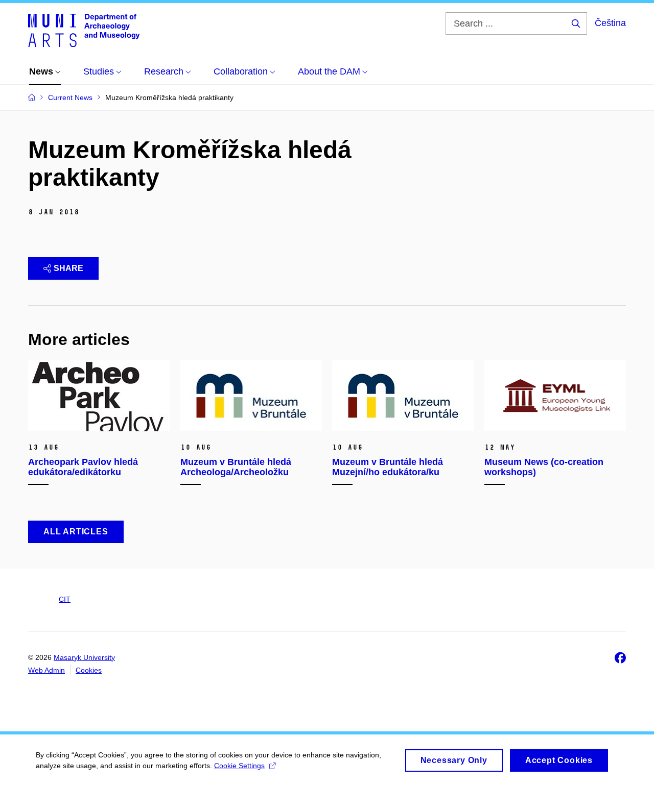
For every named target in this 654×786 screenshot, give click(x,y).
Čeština (610, 23)
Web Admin (46, 670)
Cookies (89, 670)
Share (68, 268)
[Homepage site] (83, 29)
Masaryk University (84, 657)
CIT (65, 599)
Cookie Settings (239, 766)
